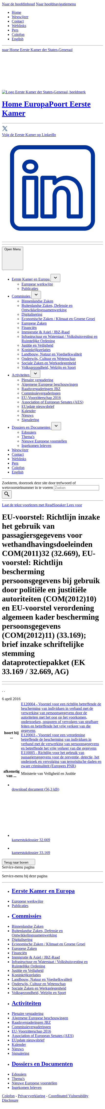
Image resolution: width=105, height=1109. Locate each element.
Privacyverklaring (31, 1096)
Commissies (26, 916)
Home (16, 12)
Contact (18, 21)
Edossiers (19, 1074)
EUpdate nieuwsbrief (28, 1040)
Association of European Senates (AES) (43, 1036)
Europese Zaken (24, 948)
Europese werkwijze (27, 901)
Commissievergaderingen (31, 1027)
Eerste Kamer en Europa (43, 891)
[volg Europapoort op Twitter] (52, 129)
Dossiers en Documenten (42, 1064)
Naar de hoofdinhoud (18, 4)
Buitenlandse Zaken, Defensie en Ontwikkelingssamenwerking (37, 933)
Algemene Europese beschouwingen (40, 1018)
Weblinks (19, 26)
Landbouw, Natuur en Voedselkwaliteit (42, 979)
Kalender (19, 1044)
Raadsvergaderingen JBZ (31, 1022)
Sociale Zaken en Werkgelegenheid (39, 988)
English (17, 39)
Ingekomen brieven (27, 1087)
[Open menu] (55, 278)
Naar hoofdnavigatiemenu (56, 4)
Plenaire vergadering (27, 1013)
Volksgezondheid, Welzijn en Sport (39, 993)
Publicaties (20, 906)
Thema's (18, 1079)
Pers (15, 30)
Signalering (20, 1053)
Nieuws (18, 1049)
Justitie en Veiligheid (27, 970)
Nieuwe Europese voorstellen (34, 1083)
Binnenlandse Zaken (27, 926)
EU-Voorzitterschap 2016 (31, 1031)
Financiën (19, 953)
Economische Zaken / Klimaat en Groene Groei (48, 944)
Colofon (18, 34)
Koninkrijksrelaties (26, 975)
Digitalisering (22, 940)
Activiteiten (26, 1003)
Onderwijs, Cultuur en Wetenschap (39, 984)
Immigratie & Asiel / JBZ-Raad (36, 957)
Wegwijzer (20, 17)
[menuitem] (31, 279)
